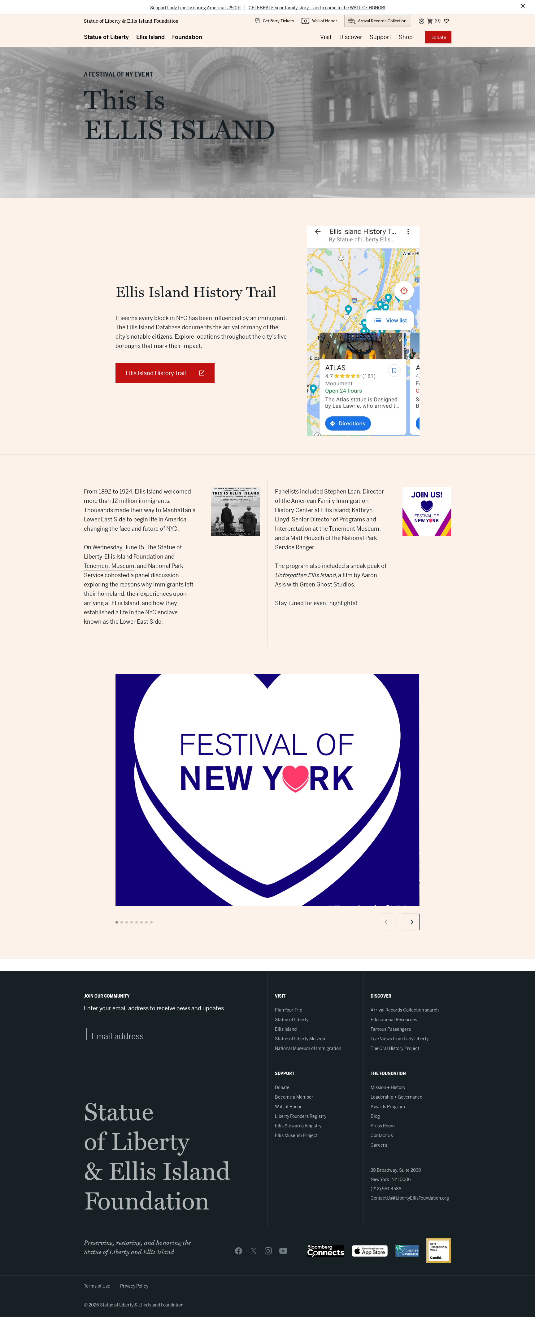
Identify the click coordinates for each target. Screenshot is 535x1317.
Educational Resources (394, 1019)
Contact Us (382, 1135)
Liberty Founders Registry (300, 1116)
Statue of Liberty (106, 37)
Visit (326, 37)
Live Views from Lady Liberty (399, 1039)
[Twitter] (253, 1250)
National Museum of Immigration (308, 1048)
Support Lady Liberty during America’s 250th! (195, 8)
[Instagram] (268, 1250)
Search (351, 17)
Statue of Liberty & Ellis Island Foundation (131, 21)
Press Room (383, 1126)
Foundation (187, 37)
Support (380, 37)
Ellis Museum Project (296, 1135)
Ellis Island (150, 37)
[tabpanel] (267, 790)
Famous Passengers (391, 1029)
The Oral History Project (395, 1048)
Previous (387, 922)
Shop (406, 37)
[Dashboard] (446, 21)
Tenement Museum (109, 565)
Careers (379, 1145)
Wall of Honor (324, 21)
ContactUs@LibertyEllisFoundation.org (410, 1198)
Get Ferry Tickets (278, 21)
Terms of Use (97, 1286)
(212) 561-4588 (386, 1189)
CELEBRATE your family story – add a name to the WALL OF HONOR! (317, 8)
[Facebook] (238, 1250)
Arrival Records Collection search (405, 1010)
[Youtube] (283, 1250)
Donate (438, 37)
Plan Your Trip (288, 1010)
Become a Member (294, 1097)
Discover (350, 37)
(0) (438, 20)
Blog (375, 1116)
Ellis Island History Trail (156, 373)
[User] (421, 21)
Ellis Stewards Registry (298, 1126)
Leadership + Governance (396, 1097)
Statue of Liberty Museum (301, 1039)
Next (411, 922)
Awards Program (388, 1106)
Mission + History (388, 1087)
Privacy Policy (134, 1286)
